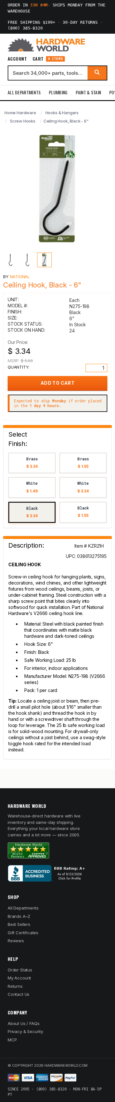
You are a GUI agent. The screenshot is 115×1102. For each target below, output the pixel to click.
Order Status (20, 969)
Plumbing (58, 92)
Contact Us (18, 994)
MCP (12, 1039)
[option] (32, 463)
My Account (19, 977)
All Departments (24, 92)
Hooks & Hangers (62, 112)
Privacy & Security (25, 1031)
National (20, 276)
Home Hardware (20, 112)
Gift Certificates (23, 932)
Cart (48, 59)
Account (17, 58)
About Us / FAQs (23, 1023)
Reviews (16, 940)
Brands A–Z (19, 916)
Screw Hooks (22, 121)
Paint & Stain (88, 92)
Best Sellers (19, 924)
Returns (15, 986)
